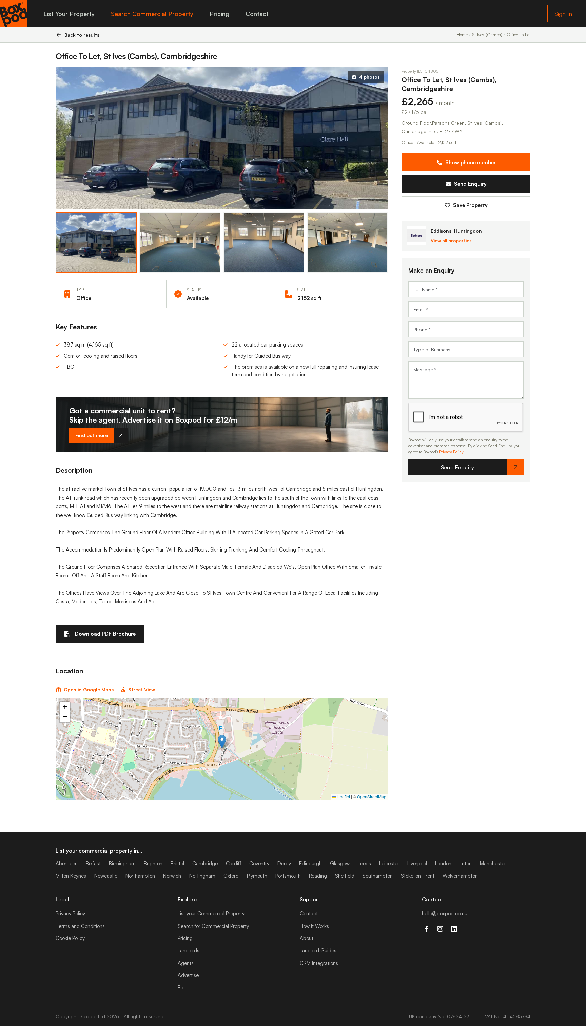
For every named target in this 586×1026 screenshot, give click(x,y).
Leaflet (343, 796)
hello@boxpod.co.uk (444, 913)
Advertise (188, 975)
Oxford (231, 876)
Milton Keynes (71, 876)
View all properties (451, 240)
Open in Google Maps (89, 689)
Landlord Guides (318, 950)
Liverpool (417, 863)
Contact (257, 13)
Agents (186, 963)
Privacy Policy (451, 451)
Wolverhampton (460, 876)
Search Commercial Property (152, 13)
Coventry (259, 863)
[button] (222, 742)
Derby (284, 863)
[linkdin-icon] (454, 929)
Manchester (493, 863)
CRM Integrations (319, 963)
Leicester (389, 863)
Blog (183, 987)
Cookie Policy (70, 938)
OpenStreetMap (371, 796)
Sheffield (344, 876)
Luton (466, 863)
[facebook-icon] (426, 929)
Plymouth (257, 876)
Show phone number (470, 162)
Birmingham (122, 863)
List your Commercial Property (211, 913)
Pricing (219, 13)
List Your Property (69, 13)
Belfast (93, 863)
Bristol (177, 863)
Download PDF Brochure (105, 634)
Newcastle (105, 876)
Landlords (188, 950)
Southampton (378, 876)
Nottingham (202, 876)
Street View (141, 689)
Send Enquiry (470, 184)
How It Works (314, 926)
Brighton (153, 863)
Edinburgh (310, 863)
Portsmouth (288, 876)
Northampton (140, 876)
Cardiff (233, 863)
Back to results (81, 35)
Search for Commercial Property (213, 926)
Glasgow (340, 863)
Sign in (563, 13)
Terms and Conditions (80, 926)
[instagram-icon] (440, 929)
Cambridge (205, 863)
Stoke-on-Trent (417, 876)
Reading (318, 876)
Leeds (364, 863)
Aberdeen (67, 863)
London (443, 863)
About (306, 938)
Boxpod (88, 1016)
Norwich (172, 876)
